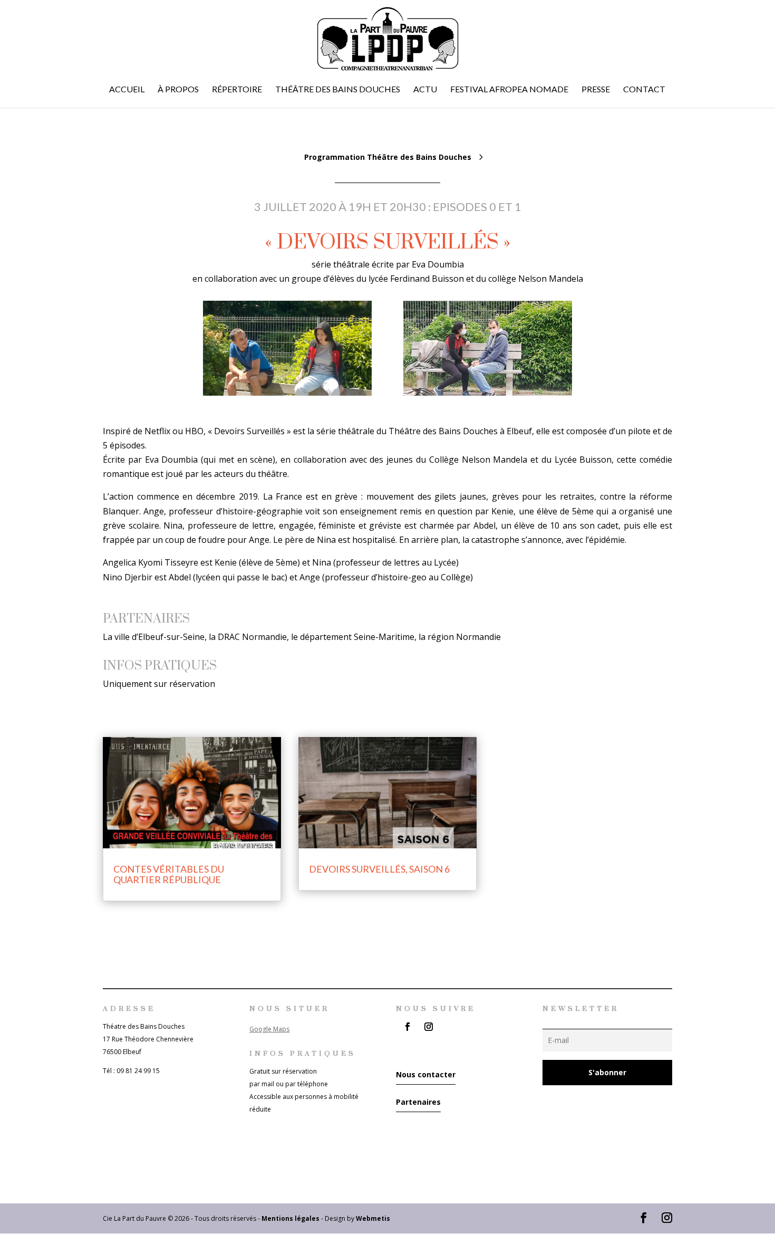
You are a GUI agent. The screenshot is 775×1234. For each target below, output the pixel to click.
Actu (425, 89)
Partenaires (418, 1102)
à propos (178, 89)
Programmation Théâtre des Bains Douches (387, 157)
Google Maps (269, 1029)
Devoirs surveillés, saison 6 (379, 869)
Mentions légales (290, 1218)
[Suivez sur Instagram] (428, 1026)
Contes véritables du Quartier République (168, 874)
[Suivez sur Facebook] (407, 1026)
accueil (126, 89)
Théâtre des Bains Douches (337, 89)
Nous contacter (426, 1074)
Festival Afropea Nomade (509, 89)
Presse (596, 89)
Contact (644, 89)
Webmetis (373, 1218)
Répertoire (237, 89)
